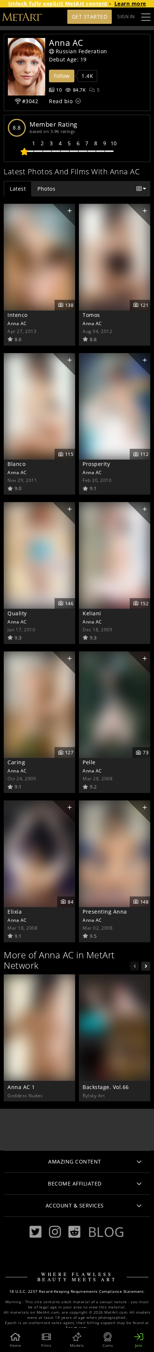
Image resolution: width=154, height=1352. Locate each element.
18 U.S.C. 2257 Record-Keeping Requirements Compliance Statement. (77, 1291)
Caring (16, 762)
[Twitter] (35, 1231)
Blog (106, 1231)
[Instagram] (55, 1231)
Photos (46, 188)
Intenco (17, 314)
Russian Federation (81, 51)
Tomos (91, 314)
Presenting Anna (105, 911)
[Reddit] (74, 1231)
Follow (62, 75)
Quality (17, 613)
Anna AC (17, 323)
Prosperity (96, 463)
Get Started (90, 16)
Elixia (14, 911)
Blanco (16, 463)
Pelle (89, 762)
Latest (18, 188)
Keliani (92, 613)
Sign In (126, 16)
